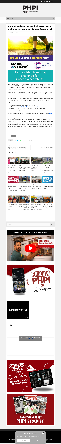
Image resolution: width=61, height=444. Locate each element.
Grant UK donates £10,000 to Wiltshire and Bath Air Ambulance (36, 208)
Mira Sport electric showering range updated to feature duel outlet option (17, 147)
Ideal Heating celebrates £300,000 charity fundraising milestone (41, 186)
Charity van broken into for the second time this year (47, 206)
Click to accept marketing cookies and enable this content (30, 338)
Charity (13, 136)
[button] (43, 433)
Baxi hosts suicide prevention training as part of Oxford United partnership (24, 207)
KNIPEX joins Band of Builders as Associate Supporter (13, 207)
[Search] (52, 224)
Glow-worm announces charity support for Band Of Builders (13, 187)
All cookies (23, 440)
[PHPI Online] (30, 9)
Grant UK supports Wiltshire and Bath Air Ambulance (25, 187)
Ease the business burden (46, 146)
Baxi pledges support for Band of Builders (47, 186)
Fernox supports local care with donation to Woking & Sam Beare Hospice (13, 169)
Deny (37, 440)
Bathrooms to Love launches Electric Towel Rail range (45, 21)
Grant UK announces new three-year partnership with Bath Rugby (20, 21)
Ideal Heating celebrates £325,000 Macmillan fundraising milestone (28, 168)
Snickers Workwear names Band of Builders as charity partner (36, 168)
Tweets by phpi (30, 338)
